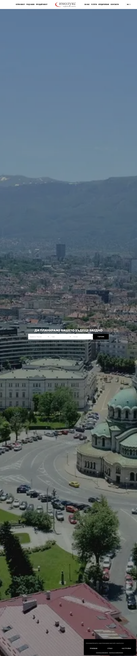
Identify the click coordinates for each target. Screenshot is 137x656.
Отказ (109, 648)
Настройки (126, 648)
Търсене (101, 337)
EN (130, 4)
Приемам (93, 648)
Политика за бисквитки (102, 652)
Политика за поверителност (116, 652)
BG (128, 4)
